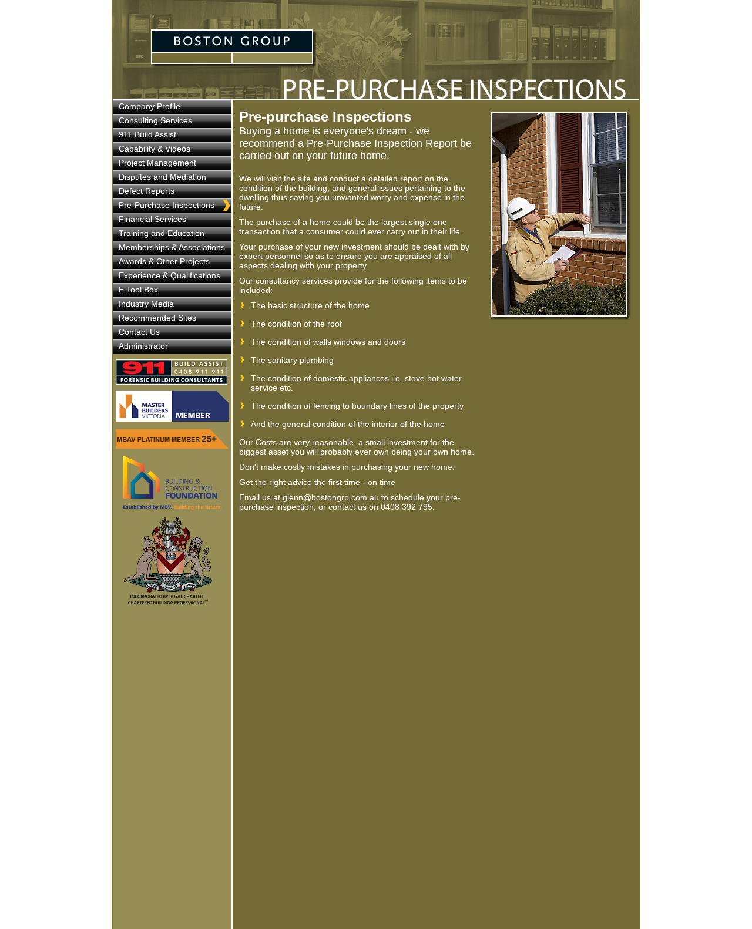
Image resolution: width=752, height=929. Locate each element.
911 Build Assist (173, 372)
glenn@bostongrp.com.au (331, 497)
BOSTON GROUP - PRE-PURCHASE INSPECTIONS (233, 49)
